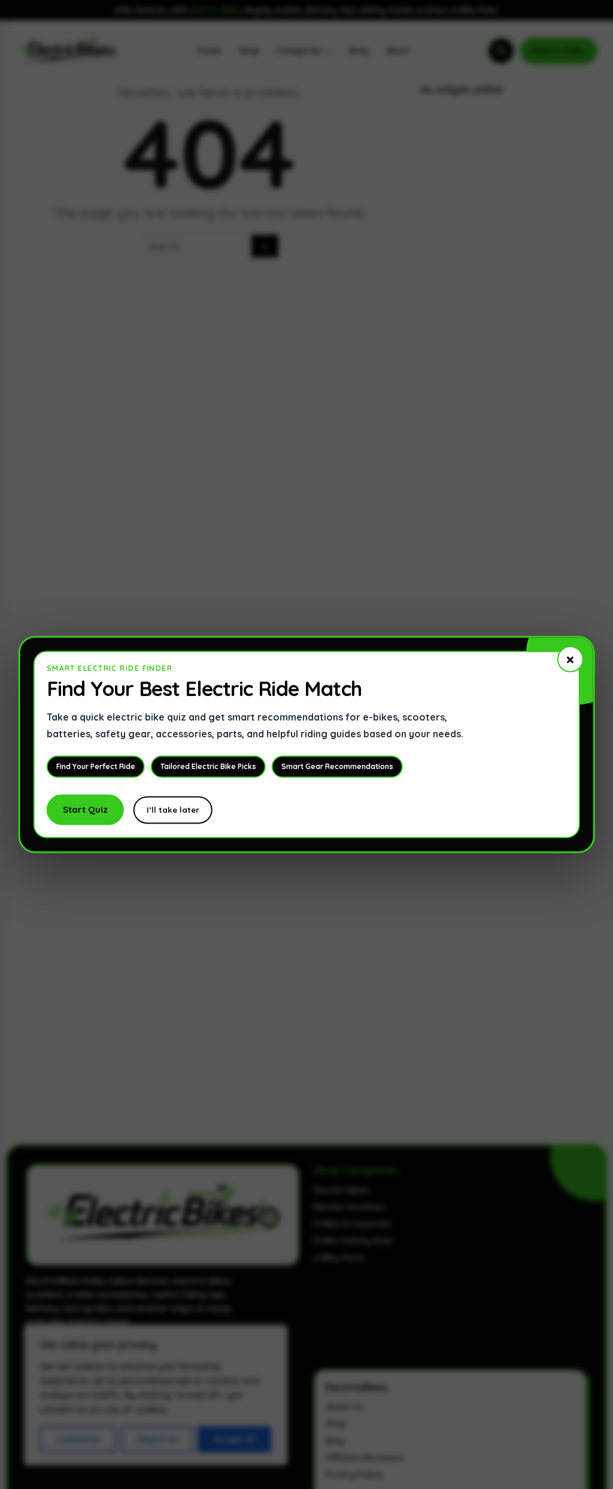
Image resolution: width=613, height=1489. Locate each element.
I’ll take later (173, 810)
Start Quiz (85, 810)
